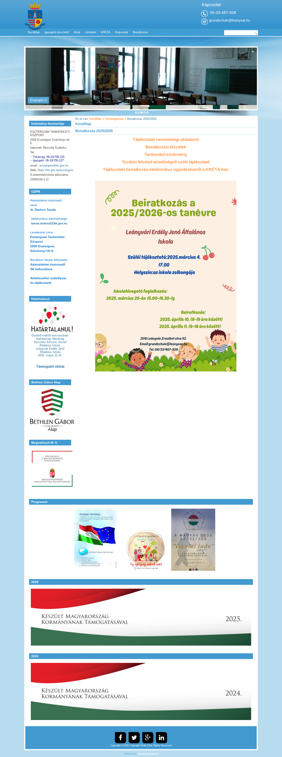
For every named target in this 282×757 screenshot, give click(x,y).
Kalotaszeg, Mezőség (50, 338)
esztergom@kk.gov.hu (54, 165)
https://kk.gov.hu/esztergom (55, 170)
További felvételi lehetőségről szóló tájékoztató (166, 162)
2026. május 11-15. (50, 355)
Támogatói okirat (50, 366)
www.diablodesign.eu (148, 753)
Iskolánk (90, 32)
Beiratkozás (140, 32)
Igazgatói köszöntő (57, 32)
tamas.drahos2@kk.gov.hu (49, 223)
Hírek (77, 32)
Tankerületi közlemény (166, 154)
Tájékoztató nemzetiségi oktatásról (166, 139)
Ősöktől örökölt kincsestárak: (50, 335)
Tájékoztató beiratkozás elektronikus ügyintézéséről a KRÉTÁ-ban (166, 169)
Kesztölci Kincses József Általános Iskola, (50, 343)
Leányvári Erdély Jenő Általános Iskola (50, 350)
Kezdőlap (34, 32)
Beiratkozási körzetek (165, 147)
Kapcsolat (121, 32)
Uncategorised (114, 118)
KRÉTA (105, 32)
